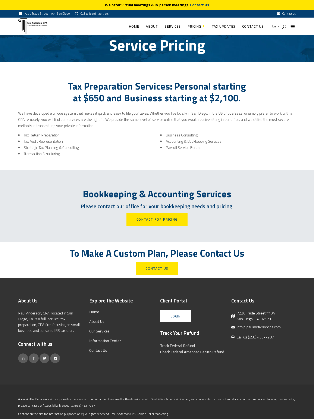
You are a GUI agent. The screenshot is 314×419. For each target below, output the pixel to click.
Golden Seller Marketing (152, 414)
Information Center (105, 341)
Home (94, 312)
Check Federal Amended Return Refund (192, 352)
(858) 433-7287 (84, 405)
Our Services (99, 331)
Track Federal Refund (177, 346)
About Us (96, 321)
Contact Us (199, 5)
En (274, 26)
